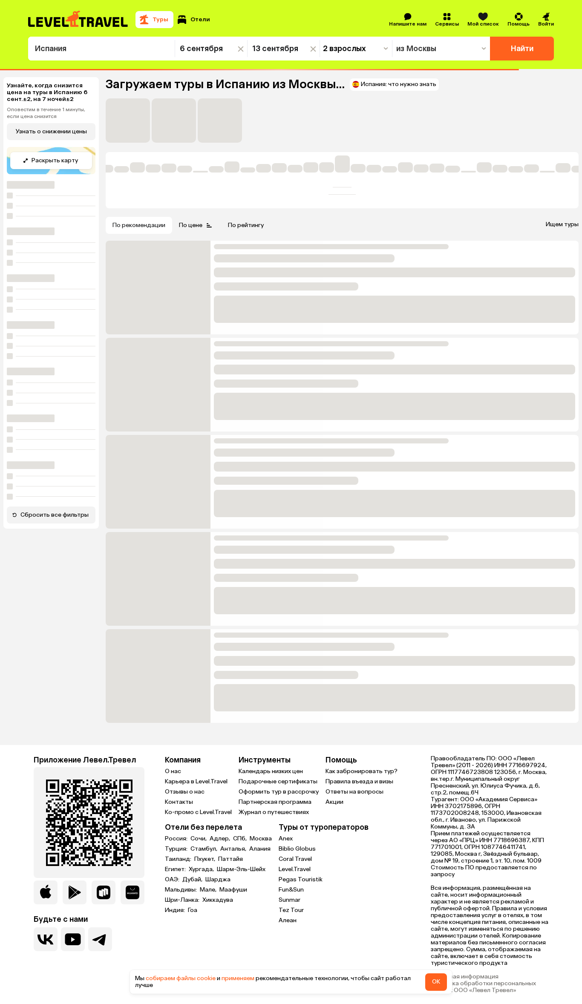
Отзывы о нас (185, 791)
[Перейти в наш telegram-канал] (100, 939)
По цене (190, 225)
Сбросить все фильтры (54, 514)
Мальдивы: (181, 889)
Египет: (176, 869)
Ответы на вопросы (354, 791)
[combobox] (101, 48)
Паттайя (230, 859)
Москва (261, 838)
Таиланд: (179, 859)
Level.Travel (295, 869)
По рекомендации (138, 225)
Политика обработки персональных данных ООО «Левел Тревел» (483, 987)
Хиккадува (217, 900)
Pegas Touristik (301, 879)
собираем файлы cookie (181, 978)
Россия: (177, 838)
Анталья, (234, 849)
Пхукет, (205, 859)
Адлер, (220, 838)
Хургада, (202, 869)
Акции (334, 802)
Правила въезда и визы (359, 781)
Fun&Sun (291, 889)
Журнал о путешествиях (274, 812)
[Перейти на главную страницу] (78, 20)
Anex (286, 838)
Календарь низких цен (271, 771)
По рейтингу (246, 225)
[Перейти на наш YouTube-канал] (73, 939)
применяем (238, 978)
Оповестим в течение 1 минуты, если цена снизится (46, 112)
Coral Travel (295, 859)
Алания (260, 849)
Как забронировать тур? (362, 771)
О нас (173, 771)
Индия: (175, 910)
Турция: (177, 849)
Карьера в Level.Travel (196, 781)
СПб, (240, 838)
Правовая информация (464, 976)
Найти (522, 48)
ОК (436, 981)
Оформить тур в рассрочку (279, 791)
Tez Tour (291, 910)
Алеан (288, 920)
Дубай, (193, 879)
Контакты (179, 802)
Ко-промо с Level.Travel (198, 812)
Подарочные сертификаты (278, 781)
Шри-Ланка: (183, 900)
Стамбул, (204, 849)
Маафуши (233, 889)
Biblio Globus (297, 848)
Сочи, (199, 838)
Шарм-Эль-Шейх (241, 869)
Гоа (192, 910)
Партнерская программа (275, 802)
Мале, (209, 889)
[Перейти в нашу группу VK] (46, 939)
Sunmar (289, 899)
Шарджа (217, 879)
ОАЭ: (173, 879)
